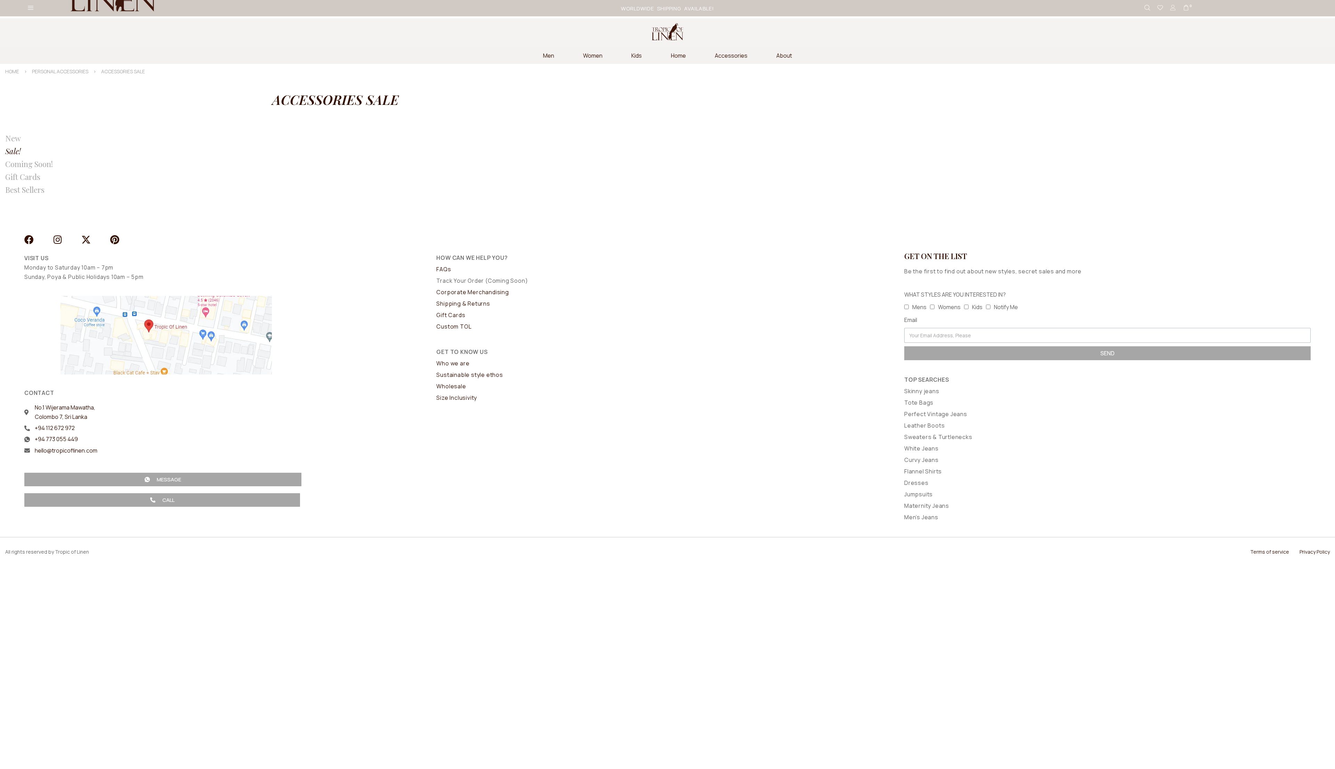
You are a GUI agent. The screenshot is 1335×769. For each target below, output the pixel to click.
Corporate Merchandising (472, 292)
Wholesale (451, 386)
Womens (949, 307)
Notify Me (1006, 307)
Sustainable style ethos (469, 375)
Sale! (13, 151)
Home (12, 71)
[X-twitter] (86, 239)
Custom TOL (453, 326)
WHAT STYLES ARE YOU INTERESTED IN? (955, 294)
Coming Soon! (29, 163)
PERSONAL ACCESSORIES (60, 71)
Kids (977, 307)
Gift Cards (22, 176)
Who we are (452, 363)
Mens (919, 307)
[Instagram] (57, 239)
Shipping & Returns (463, 303)
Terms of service (1269, 551)
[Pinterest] (114, 239)
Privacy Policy (1315, 551)
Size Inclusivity (456, 398)
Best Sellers (24, 189)
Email (910, 320)
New (13, 138)
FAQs (443, 269)
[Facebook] (29, 239)
